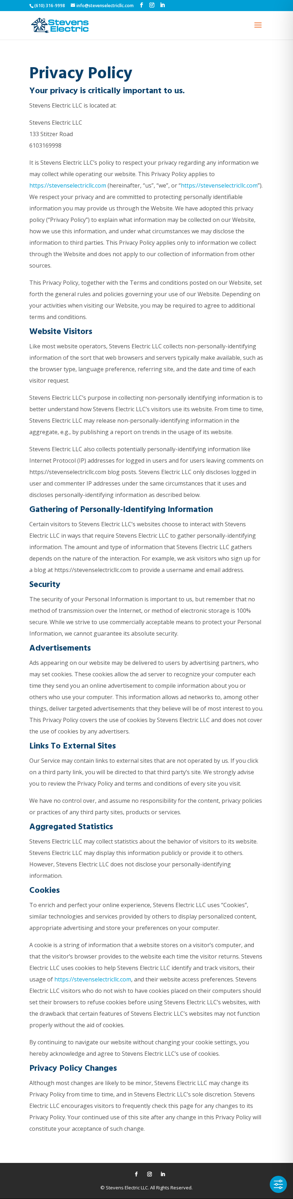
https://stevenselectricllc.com (67, 185)
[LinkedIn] (162, 5)
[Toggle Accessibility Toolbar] (278, 1184)
